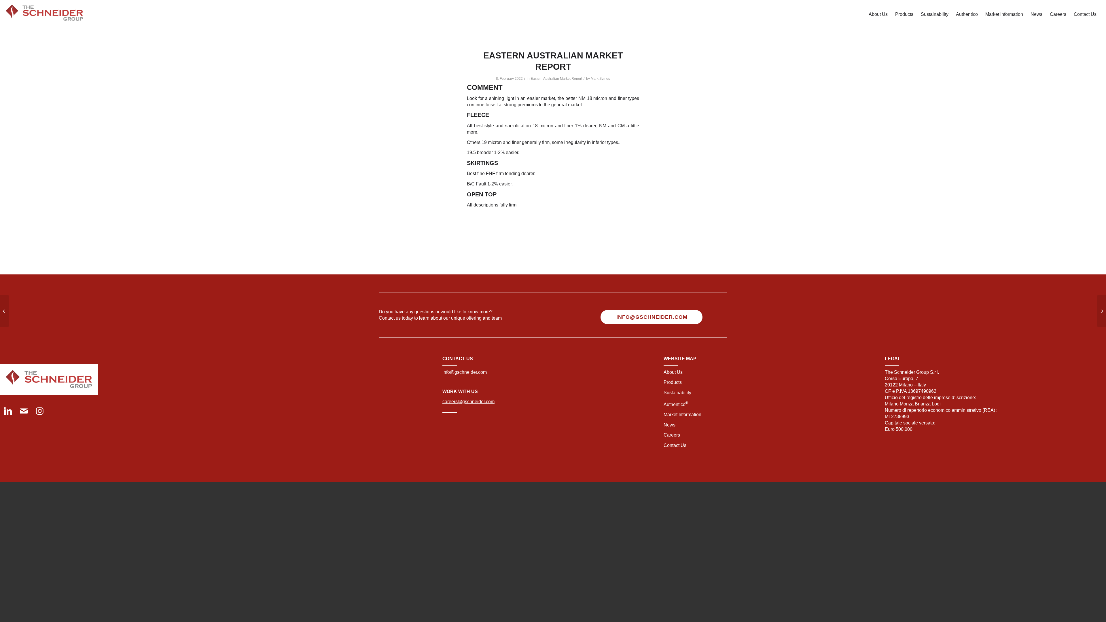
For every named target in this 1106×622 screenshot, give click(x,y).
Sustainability (677, 392)
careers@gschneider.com (468, 401)
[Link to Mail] (24, 412)
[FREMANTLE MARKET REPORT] (1101, 311)
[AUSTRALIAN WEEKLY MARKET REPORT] (4, 311)
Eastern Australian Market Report (556, 79)
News (669, 424)
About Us (673, 372)
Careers (672, 435)
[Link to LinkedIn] (8, 412)
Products (673, 382)
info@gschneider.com (464, 372)
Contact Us (675, 445)
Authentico (676, 404)
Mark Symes (600, 79)
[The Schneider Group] (44, 14)
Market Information (682, 414)
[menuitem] (878, 14)
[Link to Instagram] (40, 412)
